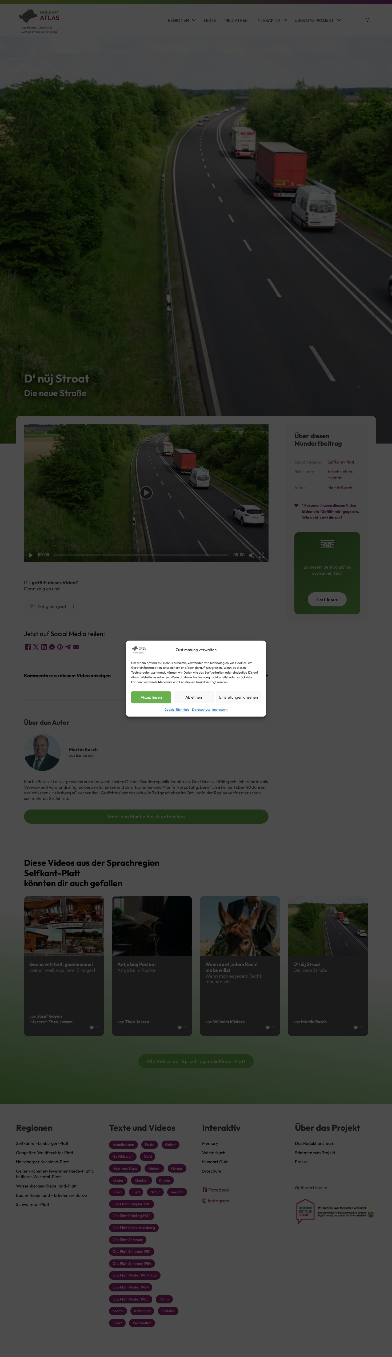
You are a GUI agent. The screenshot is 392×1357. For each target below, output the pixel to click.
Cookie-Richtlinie (177, 709)
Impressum (219, 709)
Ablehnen (193, 696)
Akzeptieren (151, 696)
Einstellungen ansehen (238, 696)
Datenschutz (201, 709)
